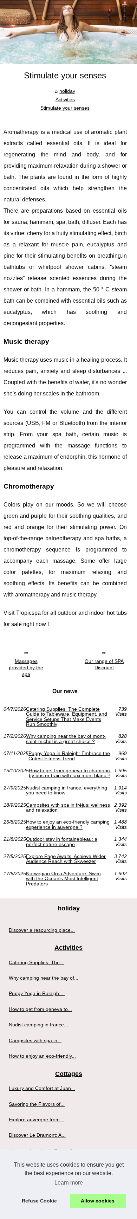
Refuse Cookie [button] (39, 1201)
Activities (65, 99)
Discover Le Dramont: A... (37, 1135)
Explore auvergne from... (36, 1119)
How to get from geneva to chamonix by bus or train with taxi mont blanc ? (70, 773)
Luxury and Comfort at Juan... (42, 1088)
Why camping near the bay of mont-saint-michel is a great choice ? (66, 739)
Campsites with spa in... (35, 1040)
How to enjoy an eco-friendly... (42, 1056)
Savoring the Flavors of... (37, 1104)
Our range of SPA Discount (104, 664)
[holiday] (68, 32)
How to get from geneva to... (40, 1009)
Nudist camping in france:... (39, 1024)
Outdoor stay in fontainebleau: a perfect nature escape (61, 842)
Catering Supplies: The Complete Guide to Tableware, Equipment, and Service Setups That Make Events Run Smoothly (66, 717)
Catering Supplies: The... (36, 962)
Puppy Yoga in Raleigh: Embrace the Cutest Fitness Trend (69, 756)
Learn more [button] (68, 1183)
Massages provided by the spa (26, 667)
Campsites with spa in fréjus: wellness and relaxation (68, 807)
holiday (67, 91)
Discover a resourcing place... (42, 930)
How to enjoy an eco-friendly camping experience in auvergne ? (68, 824)
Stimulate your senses (65, 108)
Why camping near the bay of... (43, 978)
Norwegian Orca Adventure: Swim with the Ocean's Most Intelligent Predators (63, 878)
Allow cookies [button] (98, 1201)
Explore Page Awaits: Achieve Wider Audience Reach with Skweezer (66, 859)
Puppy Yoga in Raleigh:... (37, 993)
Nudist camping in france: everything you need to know (66, 790)
